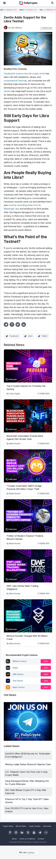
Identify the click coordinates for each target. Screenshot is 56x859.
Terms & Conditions (27, 839)
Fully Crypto (14, 393)
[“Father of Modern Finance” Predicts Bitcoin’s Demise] (28, 515)
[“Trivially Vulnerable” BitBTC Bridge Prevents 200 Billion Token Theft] (28, 465)
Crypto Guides (35, 826)
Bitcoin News (21, 826)
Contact (41, 839)
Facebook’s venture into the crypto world (24, 73)
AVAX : (16, 10)
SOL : (37, 10)
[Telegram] (40, 832)
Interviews (47, 826)
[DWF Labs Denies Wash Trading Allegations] (28, 565)
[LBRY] (46, 832)
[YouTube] (34, 832)
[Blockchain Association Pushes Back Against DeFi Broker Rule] (28, 415)
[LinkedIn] (22, 832)
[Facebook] (10, 832)
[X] (28, 832)
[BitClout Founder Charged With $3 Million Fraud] (28, 615)
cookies (30, 852)
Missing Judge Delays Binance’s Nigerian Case (28, 764)
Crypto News (8, 826)
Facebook (14, 336)
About (14, 839)
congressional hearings (15, 80)
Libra (30, 336)
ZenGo (7, 91)
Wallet (44, 336)
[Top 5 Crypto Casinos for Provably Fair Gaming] (28, 365)
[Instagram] (16, 832)
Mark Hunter (14, 443)
